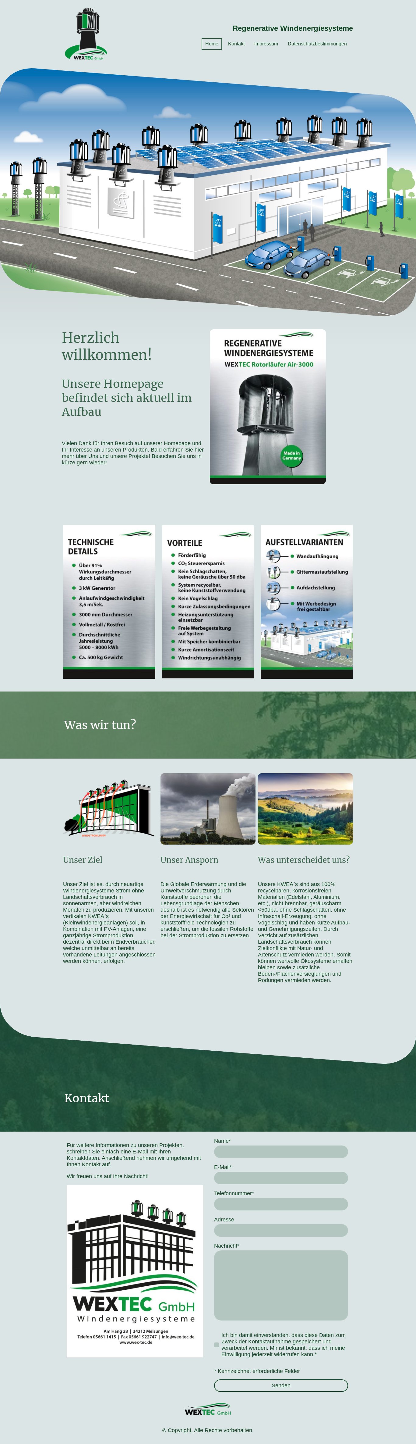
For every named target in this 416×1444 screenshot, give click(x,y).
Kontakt (236, 43)
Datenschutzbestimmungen (317, 43)
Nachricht (226, 1246)
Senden (281, 1385)
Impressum (266, 43)
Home (211, 43)
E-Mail (223, 1167)
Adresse (224, 1220)
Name (222, 1141)
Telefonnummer (234, 1193)
